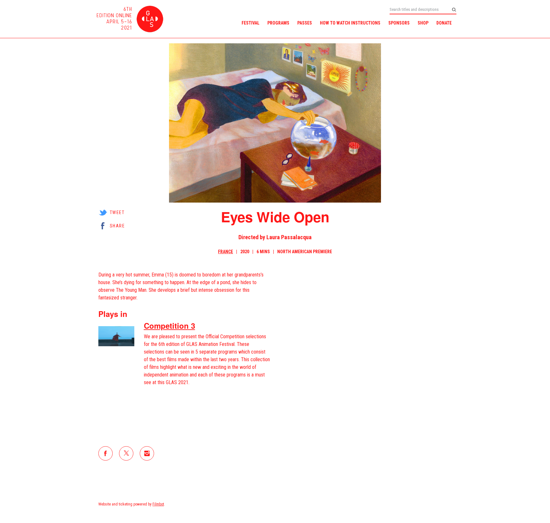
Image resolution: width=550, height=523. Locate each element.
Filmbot (158, 504)
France (225, 251)
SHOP (423, 22)
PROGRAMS (278, 22)
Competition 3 (169, 325)
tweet (117, 212)
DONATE (444, 22)
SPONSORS (399, 22)
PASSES (304, 22)
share (117, 225)
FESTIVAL (250, 22)
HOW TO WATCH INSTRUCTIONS (350, 22)
